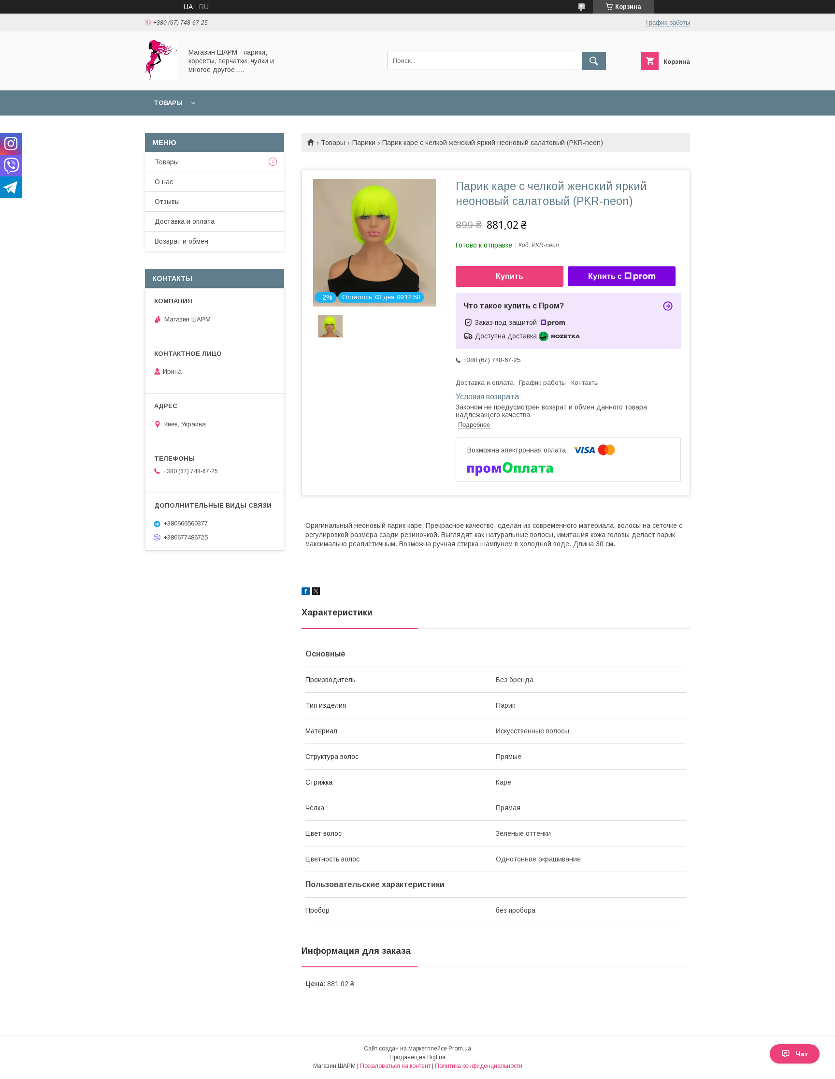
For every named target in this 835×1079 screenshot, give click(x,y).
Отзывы (167, 201)
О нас (164, 182)
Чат (802, 1054)
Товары (168, 102)
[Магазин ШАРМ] (161, 78)
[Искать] (594, 61)
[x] (316, 593)
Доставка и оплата (185, 221)
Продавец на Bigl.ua (417, 1057)
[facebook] (306, 593)
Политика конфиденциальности (478, 1066)
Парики (363, 142)
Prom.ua (459, 1048)
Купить (509, 276)
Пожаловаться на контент (395, 1066)
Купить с (605, 276)
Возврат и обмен (181, 241)
